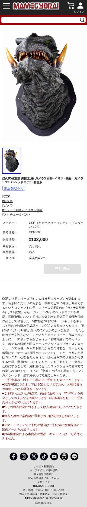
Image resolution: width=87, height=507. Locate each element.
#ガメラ (7, 205)
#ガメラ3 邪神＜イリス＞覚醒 (22, 210)
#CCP (6, 196)
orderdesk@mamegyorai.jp (45, 497)
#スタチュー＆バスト (16, 214)
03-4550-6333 (43, 486)
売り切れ (62, 269)
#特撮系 (7, 201)
